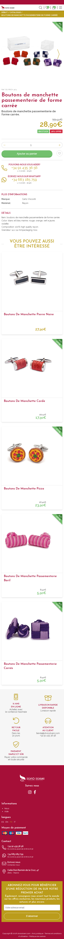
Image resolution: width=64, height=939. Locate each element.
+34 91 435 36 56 (20, 847)
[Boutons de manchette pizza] (32, 453)
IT (14, 822)
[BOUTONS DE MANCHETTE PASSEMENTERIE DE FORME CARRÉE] (32, 52)
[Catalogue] (60, 7)
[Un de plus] (60, 145)
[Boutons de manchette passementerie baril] (32, 540)
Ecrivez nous (13, 863)
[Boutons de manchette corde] (32, 365)
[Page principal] (8, 7)
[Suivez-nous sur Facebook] (35, 792)
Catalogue (15, 12)
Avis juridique (37, 933)
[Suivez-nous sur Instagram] (30, 792)
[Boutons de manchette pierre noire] (32, 278)
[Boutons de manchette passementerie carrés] (32, 628)
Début (4, 12)
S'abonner (32, 916)
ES (2, 822)
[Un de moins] (4, 145)
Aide (6, 811)
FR (11, 822)
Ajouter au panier (27, 153)
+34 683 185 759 (20, 855)
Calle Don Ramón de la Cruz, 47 (23, 871)
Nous (6, 808)
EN (7, 822)
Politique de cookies (37, 936)
